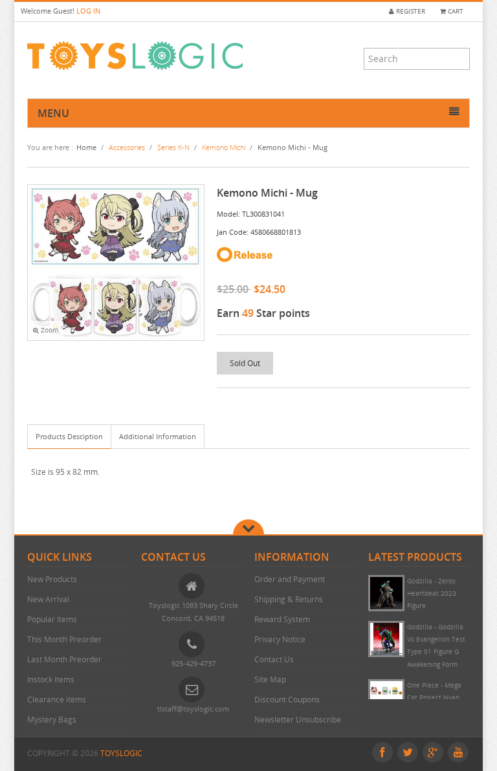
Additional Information (157, 436)
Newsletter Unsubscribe (297, 719)
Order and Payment (289, 579)
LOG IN (88, 11)
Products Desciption (69, 436)
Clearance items (56, 699)
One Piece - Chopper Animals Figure (433, 594)
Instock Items (50, 679)
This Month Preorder (64, 639)
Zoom (48, 330)
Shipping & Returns (288, 599)
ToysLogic (121, 753)
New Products (52, 579)
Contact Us (274, 659)
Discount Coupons (287, 699)
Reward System (282, 619)
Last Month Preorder (64, 659)
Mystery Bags (51, 719)
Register (409, 11)
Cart (454, 11)
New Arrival (48, 599)
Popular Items (52, 619)
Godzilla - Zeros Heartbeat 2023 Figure (431, 640)
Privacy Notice (279, 639)
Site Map (270, 679)
